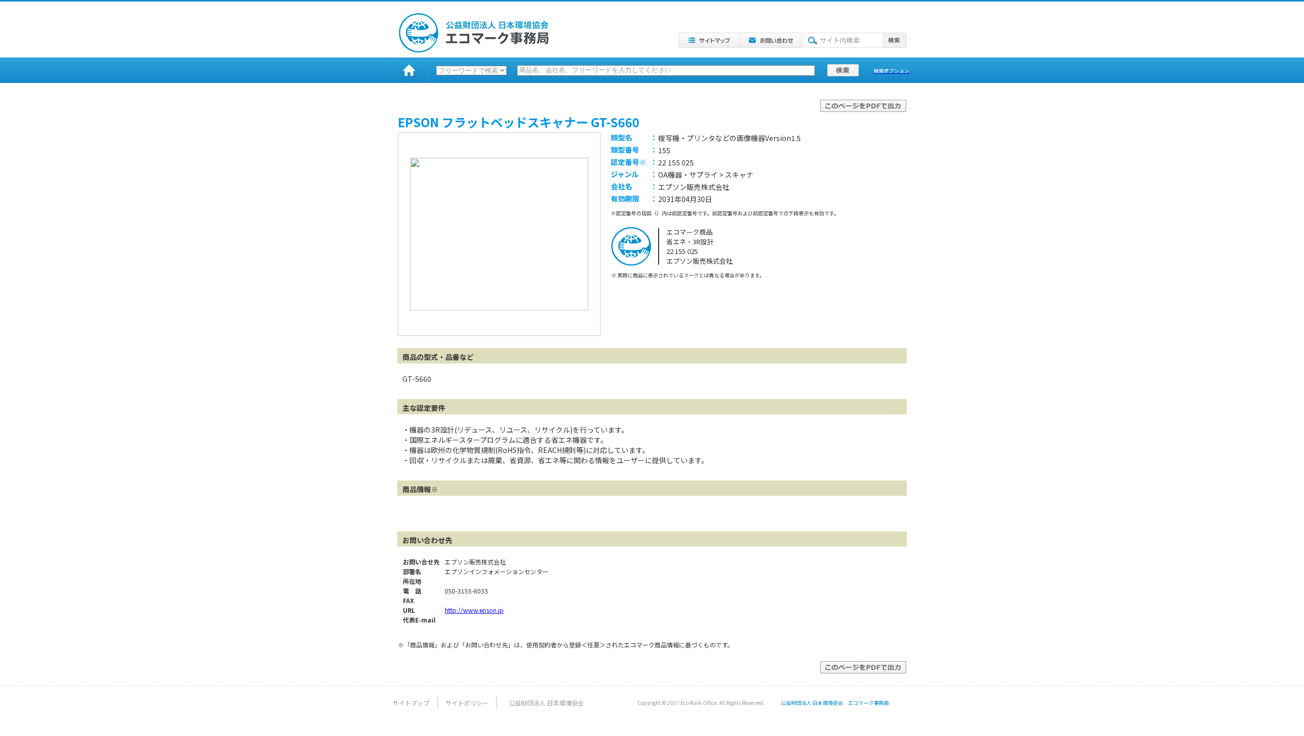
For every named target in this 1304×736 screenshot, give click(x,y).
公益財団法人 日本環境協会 (546, 702)
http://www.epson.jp (474, 610)
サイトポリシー (467, 702)
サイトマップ (411, 702)
